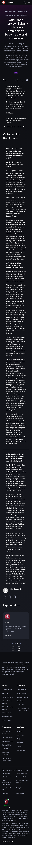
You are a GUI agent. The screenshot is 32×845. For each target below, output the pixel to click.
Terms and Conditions (8, 770)
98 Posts (8, 635)
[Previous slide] (13, 648)
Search (24, 2)
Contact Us (21, 750)
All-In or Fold (6, 713)
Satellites (5, 749)
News (16, 72)
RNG (18, 739)
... (23, 67)
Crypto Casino (6, 720)
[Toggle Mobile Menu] (29, 2)
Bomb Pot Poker (7, 717)
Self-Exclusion (6, 773)
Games (4, 685)
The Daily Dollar (7, 737)
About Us (20, 735)
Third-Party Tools (21, 777)
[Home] (11, 658)
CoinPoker (20, 727)
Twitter (17, 80)
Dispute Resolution (21, 773)
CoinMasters (21, 701)
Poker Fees (5, 793)
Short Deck (6, 693)
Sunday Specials (7, 741)
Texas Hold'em (7, 690)
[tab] (12, 643)
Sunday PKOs (6, 745)
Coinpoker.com (11, 89)
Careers (19, 746)
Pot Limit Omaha (7, 697)
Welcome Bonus (22, 697)
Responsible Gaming (22, 770)
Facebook (22, 80)
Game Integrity (20, 793)
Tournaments (6, 727)
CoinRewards (21, 690)
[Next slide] (19, 648)
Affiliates (20, 743)
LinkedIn (27, 80)
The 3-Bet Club (22, 693)
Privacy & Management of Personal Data (6, 782)
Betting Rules (20, 788)
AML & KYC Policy (7, 777)
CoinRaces (20, 704)
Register (19, 731)
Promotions (21, 685)
